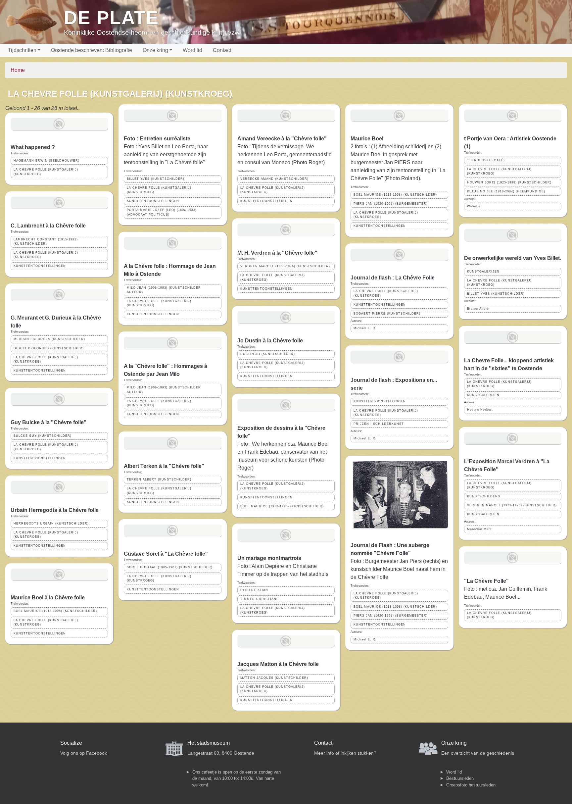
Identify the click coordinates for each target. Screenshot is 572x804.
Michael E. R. (365, 328)
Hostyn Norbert (480, 409)
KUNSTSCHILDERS (483, 496)
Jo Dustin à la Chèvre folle (270, 340)
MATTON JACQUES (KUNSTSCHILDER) (274, 677)
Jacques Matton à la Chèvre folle (278, 664)
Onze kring (155, 50)
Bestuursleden (460, 778)
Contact (222, 50)
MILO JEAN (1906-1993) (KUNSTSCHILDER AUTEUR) (164, 290)
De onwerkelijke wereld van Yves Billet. (512, 258)
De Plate (111, 17)
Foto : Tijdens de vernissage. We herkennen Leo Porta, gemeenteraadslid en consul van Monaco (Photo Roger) (284, 154)
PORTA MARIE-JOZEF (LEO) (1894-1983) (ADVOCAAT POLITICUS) (162, 212)
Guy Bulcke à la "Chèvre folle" (48, 422)
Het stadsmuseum (208, 743)
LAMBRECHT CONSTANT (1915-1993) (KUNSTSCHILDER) (46, 241)
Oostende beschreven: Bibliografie (91, 50)
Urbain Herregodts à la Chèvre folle (55, 510)
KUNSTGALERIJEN (483, 271)
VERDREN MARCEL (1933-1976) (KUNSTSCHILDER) (285, 266)
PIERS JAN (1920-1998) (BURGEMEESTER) (391, 203)
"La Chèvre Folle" (486, 581)
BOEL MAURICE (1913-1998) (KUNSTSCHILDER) (55, 611)
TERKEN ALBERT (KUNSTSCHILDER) (159, 479)
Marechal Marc (479, 529)
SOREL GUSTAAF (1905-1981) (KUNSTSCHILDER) (170, 567)
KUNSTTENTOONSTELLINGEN (40, 266)
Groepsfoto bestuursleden (471, 784)
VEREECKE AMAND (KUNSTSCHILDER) (274, 178)
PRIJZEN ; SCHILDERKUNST (379, 424)
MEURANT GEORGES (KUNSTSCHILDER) (49, 339)
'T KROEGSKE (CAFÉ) (486, 160)
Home (18, 70)
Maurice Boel (367, 138)
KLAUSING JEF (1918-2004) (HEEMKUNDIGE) (506, 191)
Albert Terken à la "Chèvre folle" (164, 466)
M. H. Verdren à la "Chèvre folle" (277, 253)
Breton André (478, 308)
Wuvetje (474, 206)
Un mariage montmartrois (269, 558)
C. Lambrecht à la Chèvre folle (48, 225)
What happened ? (33, 147)
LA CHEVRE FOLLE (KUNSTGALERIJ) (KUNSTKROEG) (46, 172)
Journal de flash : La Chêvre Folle (393, 277)
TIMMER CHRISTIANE (259, 599)
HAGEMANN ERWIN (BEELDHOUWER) (46, 160)
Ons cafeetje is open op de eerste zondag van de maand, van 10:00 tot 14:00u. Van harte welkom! (236, 778)
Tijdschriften (22, 50)
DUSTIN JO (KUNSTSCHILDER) (267, 354)
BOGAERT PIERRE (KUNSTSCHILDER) (387, 313)
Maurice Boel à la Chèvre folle (48, 597)
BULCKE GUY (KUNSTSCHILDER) (43, 435)
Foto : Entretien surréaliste (157, 138)
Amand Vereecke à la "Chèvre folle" (282, 138)
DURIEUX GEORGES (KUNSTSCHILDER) (49, 348)
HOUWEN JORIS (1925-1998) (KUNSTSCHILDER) (509, 182)
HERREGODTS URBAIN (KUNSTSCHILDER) (51, 523)
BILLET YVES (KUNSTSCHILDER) (155, 178)
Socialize (71, 743)
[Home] (34, 21)
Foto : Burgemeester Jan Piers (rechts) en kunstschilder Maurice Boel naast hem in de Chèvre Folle (399, 569)
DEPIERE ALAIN (254, 590)
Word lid (192, 50)
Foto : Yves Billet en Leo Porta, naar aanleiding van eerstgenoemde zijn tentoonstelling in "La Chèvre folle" (166, 154)
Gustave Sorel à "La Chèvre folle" (166, 554)
